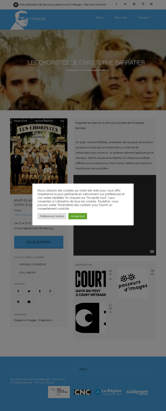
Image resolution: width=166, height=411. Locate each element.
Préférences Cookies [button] (52, 216)
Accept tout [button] (78, 216)
